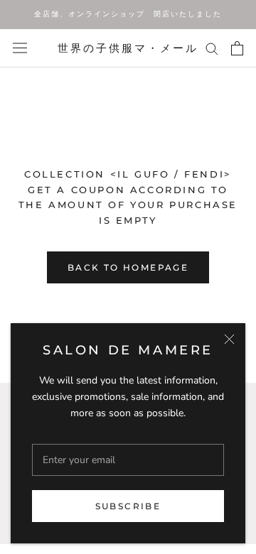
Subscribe (128, 506)
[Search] (212, 48)
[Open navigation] (20, 48)
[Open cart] (237, 48)
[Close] (229, 339)
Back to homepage (128, 267)
